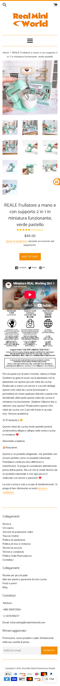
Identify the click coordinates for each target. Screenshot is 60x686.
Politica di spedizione (13, 539)
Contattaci (8, 559)
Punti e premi (9, 583)
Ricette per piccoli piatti (15, 575)
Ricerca (6, 524)
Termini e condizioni (13, 551)
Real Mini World (29, 668)
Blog (4, 587)
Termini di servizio (12, 547)
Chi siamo (8, 527)
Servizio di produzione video (17, 531)
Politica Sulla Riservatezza (17, 555)
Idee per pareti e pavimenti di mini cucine (24, 579)
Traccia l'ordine (10, 535)
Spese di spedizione (16, 241)
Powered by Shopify (46, 668)
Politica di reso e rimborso (16, 543)
